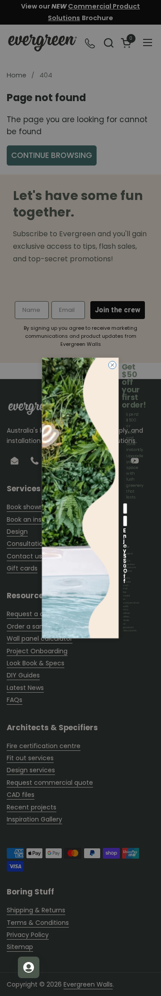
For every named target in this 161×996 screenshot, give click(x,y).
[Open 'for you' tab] (28, 967)
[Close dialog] (112, 365)
